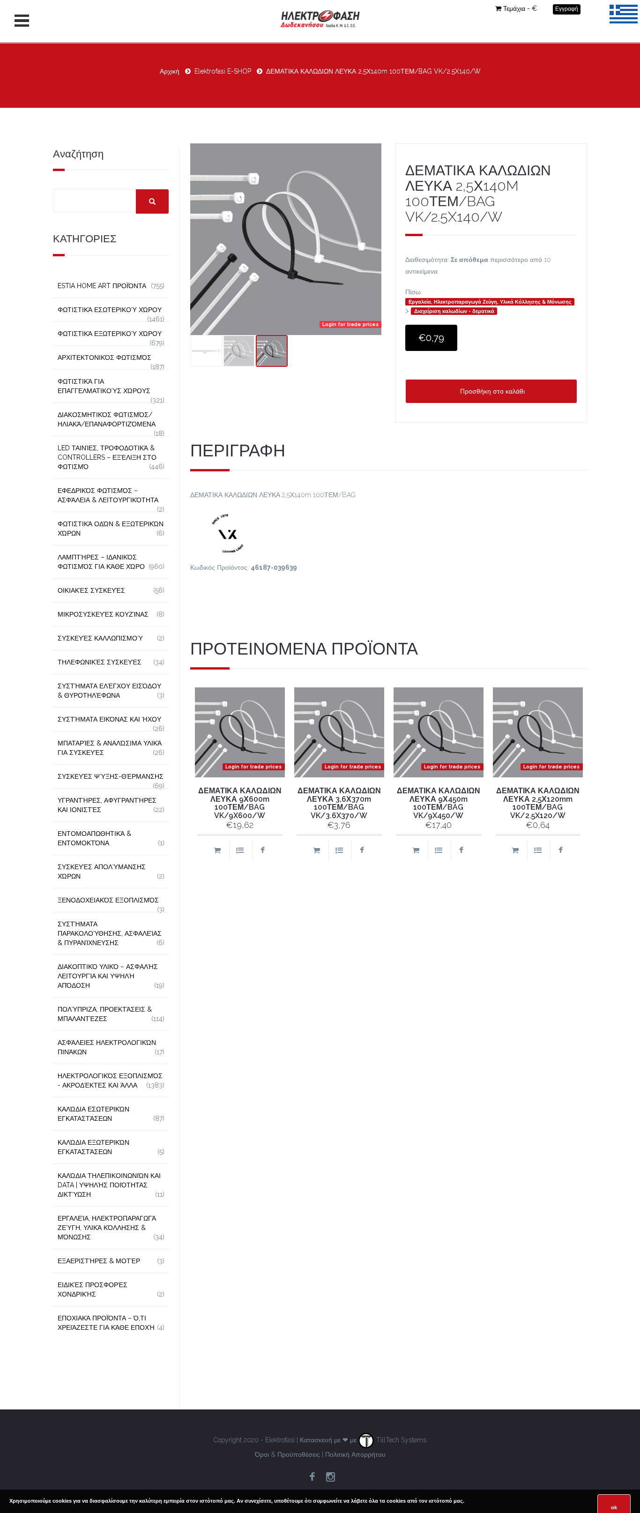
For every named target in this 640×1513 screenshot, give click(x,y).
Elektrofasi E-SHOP (222, 71)
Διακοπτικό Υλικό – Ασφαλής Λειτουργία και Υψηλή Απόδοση (108, 976)
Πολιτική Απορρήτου (355, 1454)
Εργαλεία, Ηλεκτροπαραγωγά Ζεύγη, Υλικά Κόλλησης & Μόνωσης (490, 302)
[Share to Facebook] (263, 850)
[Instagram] (330, 1477)
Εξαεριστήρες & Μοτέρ (99, 1261)
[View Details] (240, 850)
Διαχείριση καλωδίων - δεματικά (454, 311)
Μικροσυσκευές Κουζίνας (103, 614)
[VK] (389, 531)
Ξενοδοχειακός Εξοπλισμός (108, 900)
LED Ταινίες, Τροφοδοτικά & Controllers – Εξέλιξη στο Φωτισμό (107, 457)
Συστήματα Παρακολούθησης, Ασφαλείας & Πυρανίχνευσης (110, 933)
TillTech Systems (400, 1440)
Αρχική (169, 71)
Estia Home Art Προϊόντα (102, 286)
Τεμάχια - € (520, 8)
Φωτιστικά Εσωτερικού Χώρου (110, 309)
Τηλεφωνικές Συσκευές (99, 662)
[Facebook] (312, 1477)
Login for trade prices (350, 324)
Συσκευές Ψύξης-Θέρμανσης (111, 776)
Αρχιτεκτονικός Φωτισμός (104, 357)
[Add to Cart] (217, 850)
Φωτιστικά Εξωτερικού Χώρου (110, 333)
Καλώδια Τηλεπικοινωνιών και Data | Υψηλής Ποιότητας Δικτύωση (109, 1185)
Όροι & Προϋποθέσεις (287, 1454)
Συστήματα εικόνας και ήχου (109, 719)
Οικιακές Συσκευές (91, 590)
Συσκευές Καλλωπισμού (100, 638)
